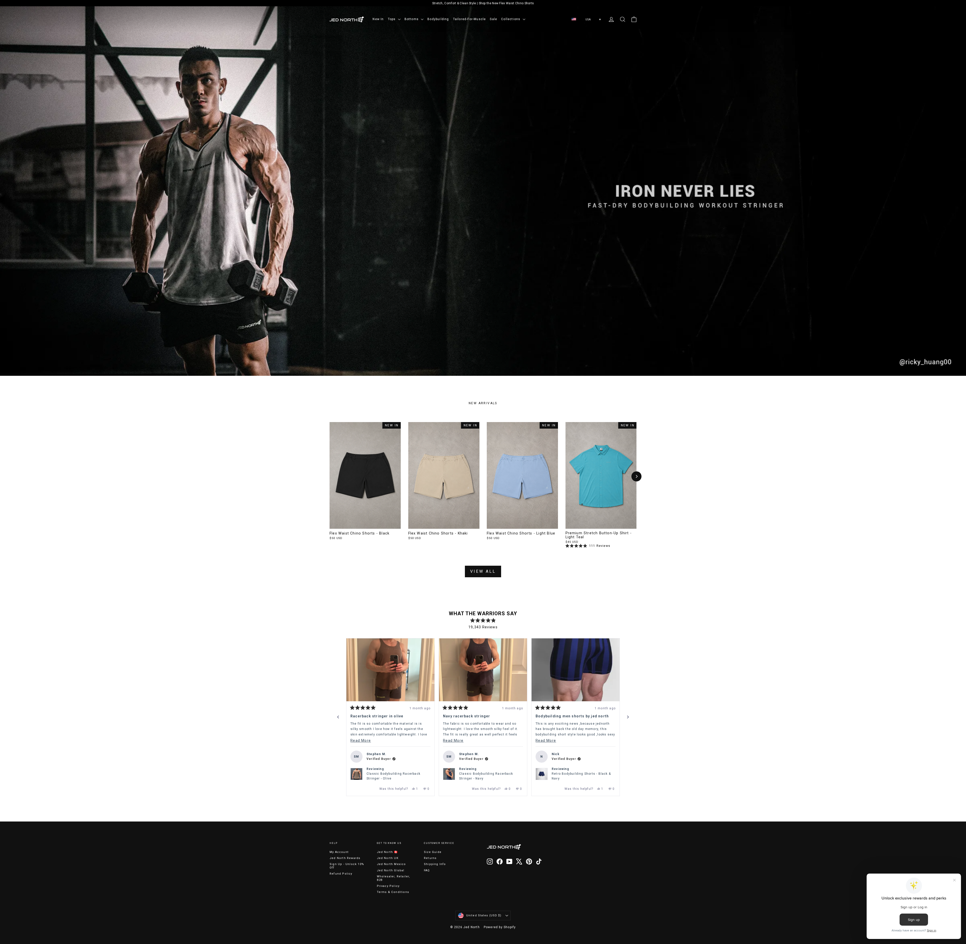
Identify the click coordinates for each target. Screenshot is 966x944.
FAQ (427, 870)
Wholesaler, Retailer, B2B (393, 878)
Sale (493, 19)
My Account (339, 852)
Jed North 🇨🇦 (387, 852)
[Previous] (338, 717)
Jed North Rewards (345, 858)
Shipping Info (435, 864)
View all (483, 571)
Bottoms (412, 19)
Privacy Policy (388, 886)
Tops (392, 19)
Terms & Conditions (393, 892)
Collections (511, 19)
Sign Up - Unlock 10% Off (347, 866)
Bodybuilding (438, 19)
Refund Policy (341, 873)
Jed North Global (391, 870)
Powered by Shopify (500, 927)
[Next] (636, 476)
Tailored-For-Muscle (469, 19)
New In (378, 19)
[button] (384, 660)
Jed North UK (387, 858)
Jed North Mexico (391, 864)
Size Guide (432, 852)
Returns (430, 858)
